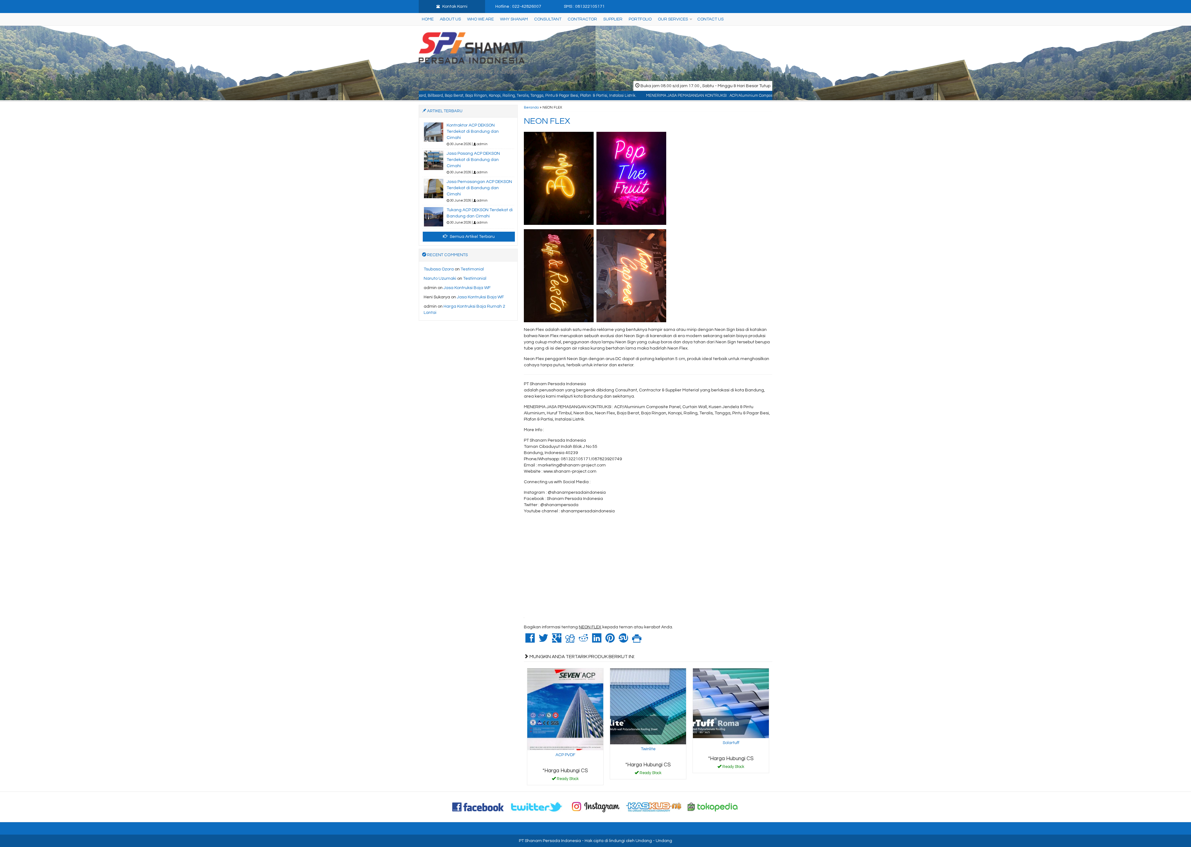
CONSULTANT (547, 19)
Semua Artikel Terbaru (472, 236)
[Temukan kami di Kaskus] (654, 807)
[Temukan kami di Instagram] (595, 807)
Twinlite (648, 749)
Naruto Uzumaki (440, 278)
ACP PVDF (565, 755)
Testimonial (472, 269)
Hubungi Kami (567, 780)
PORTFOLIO (640, 19)
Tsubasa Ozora (439, 269)
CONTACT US (710, 19)
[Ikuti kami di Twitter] (537, 807)
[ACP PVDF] (565, 709)
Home (428, 19)
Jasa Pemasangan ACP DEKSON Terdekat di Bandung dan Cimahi (479, 188)
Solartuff (731, 743)
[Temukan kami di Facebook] (478, 807)
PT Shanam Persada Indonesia (550, 841)
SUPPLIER (612, 19)
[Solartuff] (731, 703)
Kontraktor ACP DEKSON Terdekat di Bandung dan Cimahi (473, 131)
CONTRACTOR (582, 19)
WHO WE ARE (480, 19)
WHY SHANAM (514, 19)
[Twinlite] (648, 706)
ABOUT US (450, 19)
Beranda (531, 107)
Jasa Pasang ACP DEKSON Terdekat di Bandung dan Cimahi (473, 159)
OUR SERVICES (673, 19)
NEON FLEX (547, 121)
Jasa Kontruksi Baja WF (467, 288)
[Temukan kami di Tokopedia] (713, 807)
